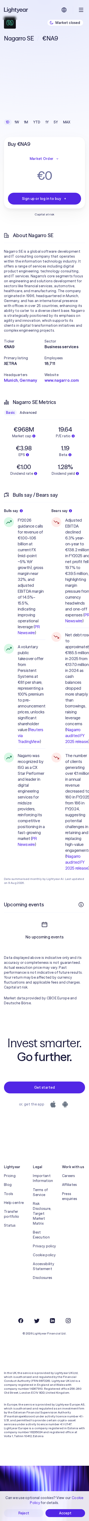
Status (10, 1225)
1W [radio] (17, 122)
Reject (23, 1513)
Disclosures (42, 1277)
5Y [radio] (56, 122)
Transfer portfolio (11, 1214)
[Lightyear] (16, 10)
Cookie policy (44, 1255)
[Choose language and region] (64, 10)
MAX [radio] (66, 122)
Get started (44, 1087)
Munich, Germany (20, 380)
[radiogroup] (38, 122)
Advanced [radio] (28, 412)
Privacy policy (44, 1246)
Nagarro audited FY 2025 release (76, 735)
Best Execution (41, 1234)
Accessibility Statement (43, 1266)
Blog (8, 1184)
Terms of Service (40, 1192)
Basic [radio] (10, 412)
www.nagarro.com (61, 380)
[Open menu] (81, 10)
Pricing (10, 1176)
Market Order (41, 158)
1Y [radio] (47, 122)
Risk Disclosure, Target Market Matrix (42, 1213)
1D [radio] (8, 122)
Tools (8, 1194)
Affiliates (69, 1184)
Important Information (43, 1178)
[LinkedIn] (52, 1321)
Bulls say (11, 511)
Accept (65, 1513)
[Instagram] (68, 1321)
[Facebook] (21, 1321)
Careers (68, 1176)
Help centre (14, 1202)
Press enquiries (69, 1196)
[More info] (81, 905)
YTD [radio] (37, 122)
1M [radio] (26, 122)
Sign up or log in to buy (41, 198)
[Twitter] (37, 1321)
